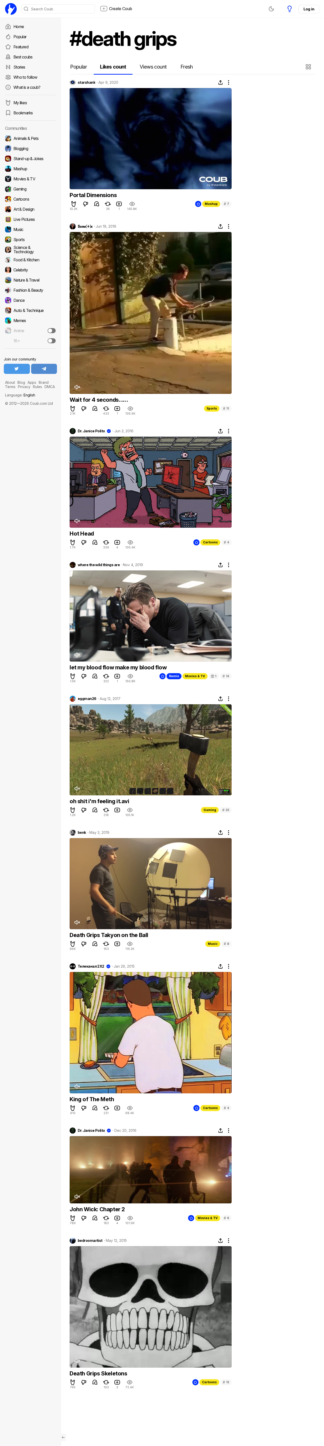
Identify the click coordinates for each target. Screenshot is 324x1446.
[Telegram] (44, 369)
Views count (153, 67)
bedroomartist (90, 1240)
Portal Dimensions (93, 195)
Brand (44, 382)
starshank (86, 82)
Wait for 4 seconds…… (99, 399)
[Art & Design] (30, 209)
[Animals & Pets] (30, 138)
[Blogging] (30, 148)
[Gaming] (30, 189)
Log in (308, 9)
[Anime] (30, 331)
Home (18, 26)
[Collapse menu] (63, 1437)
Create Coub (120, 8)
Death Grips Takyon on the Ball (109, 935)
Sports (212, 408)
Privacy (24, 387)
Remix (174, 676)
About (10, 382)
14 (225, 676)
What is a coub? (26, 87)
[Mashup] (30, 169)
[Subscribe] (52, 330)
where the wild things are (99, 565)
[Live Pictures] (30, 219)
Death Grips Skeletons (98, 1373)
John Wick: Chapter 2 (97, 1209)
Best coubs (23, 56)
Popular (20, 36)
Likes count (113, 67)
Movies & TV (195, 676)
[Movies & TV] (30, 179)
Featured (20, 46)
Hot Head (82, 533)
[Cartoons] (30, 199)
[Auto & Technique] (30, 310)
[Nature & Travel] (30, 280)
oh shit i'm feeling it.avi (99, 801)
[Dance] (30, 300)
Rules (37, 387)
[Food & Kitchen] (30, 260)
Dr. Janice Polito (91, 431)
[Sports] (30, 240)
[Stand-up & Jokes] (30, 159)
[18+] (52, 340)
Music (213, 944)
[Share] (220, 82)
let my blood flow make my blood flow (118, 667)
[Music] (30, 229)
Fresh (186, 67)
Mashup (211, 204)
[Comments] (97, 204)
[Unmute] (77, 387)
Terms (10, 387)
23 (225, 810)
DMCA (50, 387)
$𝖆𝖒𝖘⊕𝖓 (85, 226)
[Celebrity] (30, 270)
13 (226, 1382)
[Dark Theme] (271, 9)
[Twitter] (17, 369)
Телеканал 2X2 (91, 966)
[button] (309, 66)
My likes (20, 102)
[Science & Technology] (30, 250)
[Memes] (30, 320)
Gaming (210, 810)
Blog (21, 382)
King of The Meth (92, 1099)
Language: (20, 395)
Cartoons (210, 542)
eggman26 (87, 698)
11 (226, 408)
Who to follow (25, 77)
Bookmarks (23, 112)
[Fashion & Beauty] (30, 290)
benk (82, 832)
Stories (19, 67)
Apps (32, 382)
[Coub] (11, 9)
